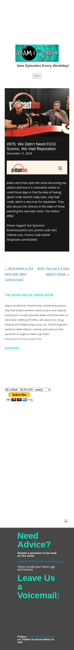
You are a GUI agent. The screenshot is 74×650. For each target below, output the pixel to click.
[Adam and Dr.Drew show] (37, 54)
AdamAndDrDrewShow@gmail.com (40, 561)
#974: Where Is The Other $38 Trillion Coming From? (19, 274)
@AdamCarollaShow (41, 636)
